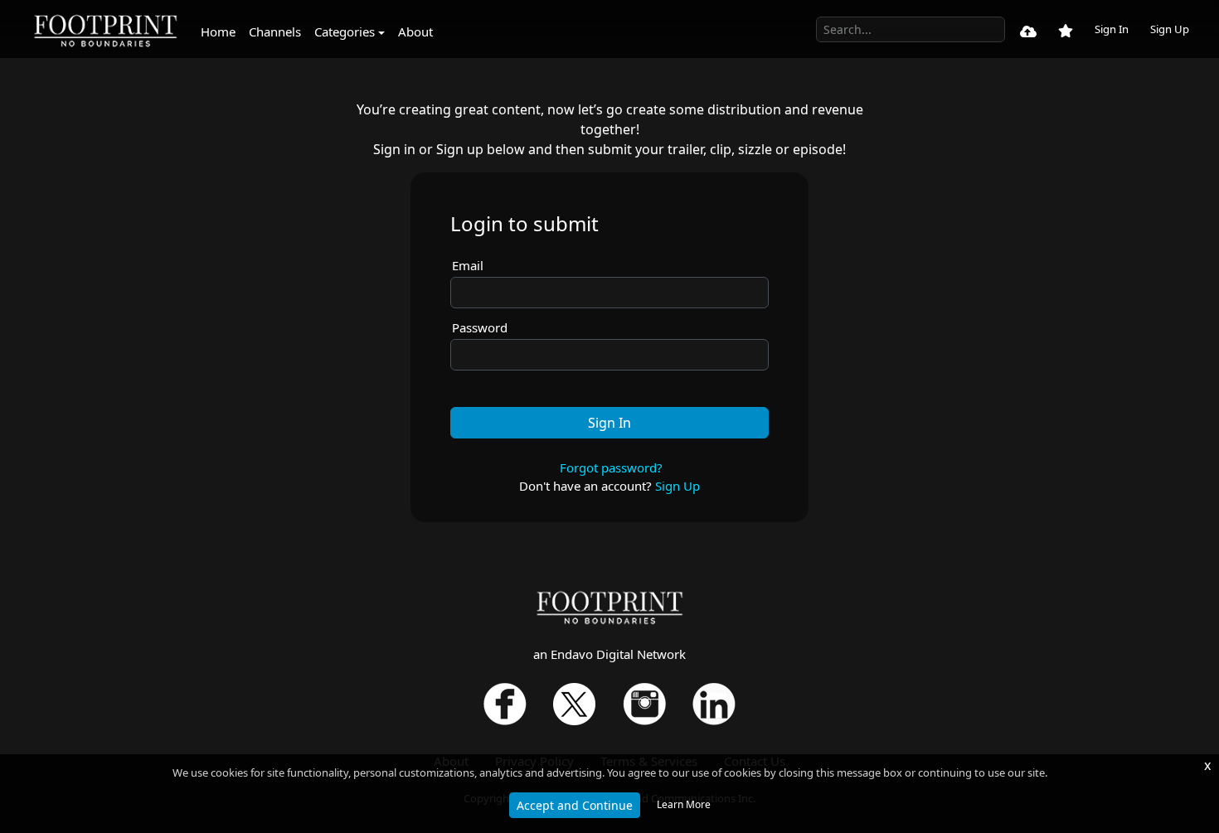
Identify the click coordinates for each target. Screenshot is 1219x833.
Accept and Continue (575, 805)
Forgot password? (611, 467)
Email (467, 265)
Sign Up (1169, 29)
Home (218, 31)
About (415, 31)
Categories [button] (344, 31)
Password (480, 327)
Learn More (684, 804)
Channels (275, 31)
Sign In (1112, 29)
